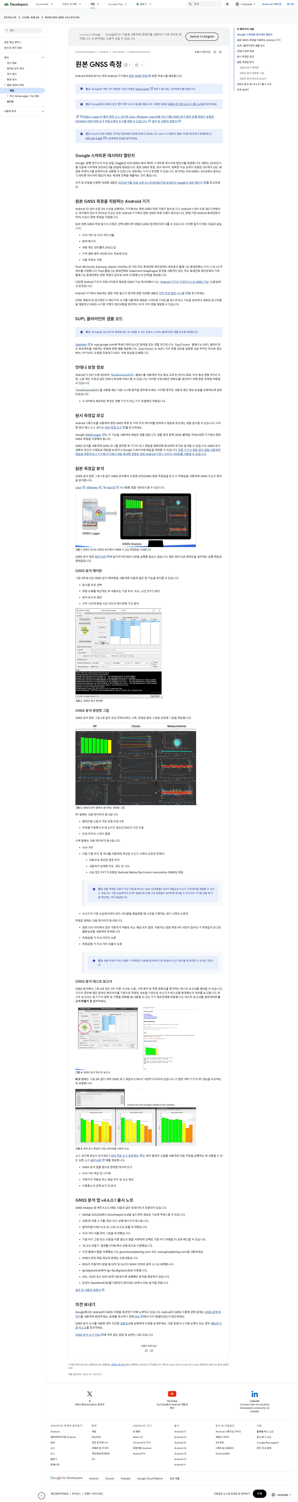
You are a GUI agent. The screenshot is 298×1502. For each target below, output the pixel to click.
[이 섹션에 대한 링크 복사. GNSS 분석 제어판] (105, 571)
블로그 (143, 4)
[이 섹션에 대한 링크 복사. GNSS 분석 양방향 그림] (112, 711)
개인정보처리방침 (101, 1453)
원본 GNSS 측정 (138, 76)
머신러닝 (96, 1437)
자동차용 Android (142, 1448)
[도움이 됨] (214, 52)
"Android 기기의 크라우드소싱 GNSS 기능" (185, 282)
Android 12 (180, 1459)
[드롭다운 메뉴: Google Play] (127, 4)
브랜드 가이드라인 (93, 1493)
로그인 (290, 4)
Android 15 (180, 1442)
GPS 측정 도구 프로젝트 (125, 1156)
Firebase (125, 1478)
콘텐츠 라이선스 (118, 1364)
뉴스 (53, 1453)
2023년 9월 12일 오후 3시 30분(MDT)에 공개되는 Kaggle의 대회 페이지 (160, 183)
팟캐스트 (55, 1464)
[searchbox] (23, 30)
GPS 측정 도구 (113, 427)
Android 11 (180, 1464)
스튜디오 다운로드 (225, 1448)
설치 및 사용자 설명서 (164, 121)
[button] (20, 57)
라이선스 (76, 1493)
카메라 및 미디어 (100, 1448)
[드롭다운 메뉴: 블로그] (151, 4)
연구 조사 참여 (264, 1448)
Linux (78, 487)
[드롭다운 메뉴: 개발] (99, 4)
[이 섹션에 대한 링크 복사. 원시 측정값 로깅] (107, 416)
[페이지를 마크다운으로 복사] (137, 65)
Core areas (30, 17)
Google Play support (268, 1442)
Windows (92, 487)
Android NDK (223, 1453)
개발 (92, 4)
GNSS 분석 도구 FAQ (87, 1335)
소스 (53, 1448)
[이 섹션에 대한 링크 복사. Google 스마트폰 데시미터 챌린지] (138, 156)
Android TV (139, 1453)
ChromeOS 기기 (141, 1442)
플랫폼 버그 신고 (265, 1431)
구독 (259, 1493)
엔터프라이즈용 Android (63, 1437)
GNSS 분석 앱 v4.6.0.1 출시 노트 (185, 104)
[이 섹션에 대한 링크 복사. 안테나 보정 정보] (107, 368)
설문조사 (125, 1323)
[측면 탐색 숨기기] (41, 1495)
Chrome (109, 1478)
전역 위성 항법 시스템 (171, 293)
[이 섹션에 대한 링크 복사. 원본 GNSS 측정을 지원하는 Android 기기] (153, 202)
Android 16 (180, 1437)
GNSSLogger (93, 435)
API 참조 (220, 1442)
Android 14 (180, 1448)
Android (55, 1431)
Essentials (42, 4)
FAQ (137, 1316)
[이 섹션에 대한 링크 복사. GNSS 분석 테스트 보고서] (115, 982)
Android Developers (85, 51)
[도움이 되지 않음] (220, 52)
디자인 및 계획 (69, 4)
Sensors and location (62, 17)
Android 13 (180, 1453)
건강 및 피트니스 (100, 1442)
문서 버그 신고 (264, 1437)
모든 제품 (175, 1478)
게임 (94, 1431)
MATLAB (100, 557)
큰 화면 (136, 1431)
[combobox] (204, 4)
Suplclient (81, 344)
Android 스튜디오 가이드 (228, 1431)
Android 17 (180, 1431)
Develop (10, 17)
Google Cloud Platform (150, 1478)
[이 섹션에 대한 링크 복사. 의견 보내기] (98, 1305)
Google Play (115, 4)
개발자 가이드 (223, 1437)
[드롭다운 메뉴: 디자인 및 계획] (81, 4)
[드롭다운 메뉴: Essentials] (53, 4)
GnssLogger (142, 89)
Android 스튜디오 (271, 4)
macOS (110, 487)
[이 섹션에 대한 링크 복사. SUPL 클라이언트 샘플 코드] (126, 319)
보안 (53, 1442)
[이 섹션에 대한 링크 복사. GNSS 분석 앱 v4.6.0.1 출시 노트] (136, 1201)
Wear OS (138, 1437)
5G (93, 1459)
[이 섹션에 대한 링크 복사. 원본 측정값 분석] (107, 469)
